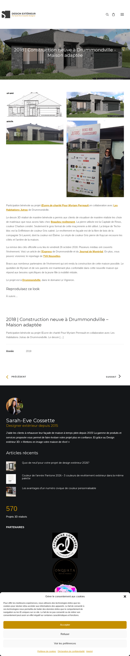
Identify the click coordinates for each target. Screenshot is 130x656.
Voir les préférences (65, 643)
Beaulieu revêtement (63, 221)
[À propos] (65, 421)
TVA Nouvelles (51, 256)
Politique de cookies (46, 651)
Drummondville (31, 280)
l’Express (46, 251)
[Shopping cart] (112, 14)
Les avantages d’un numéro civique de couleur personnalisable (59, 488)
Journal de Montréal (91, 251)
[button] (125, 596)
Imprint (89, 651)
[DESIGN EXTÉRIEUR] (19, 14)
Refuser (65, 634)
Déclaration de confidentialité (71, 651)
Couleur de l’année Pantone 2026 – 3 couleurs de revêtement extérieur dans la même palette (73, 477)
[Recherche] (106, 14)
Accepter (65, 624)
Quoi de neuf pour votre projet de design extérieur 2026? (55, 462)
